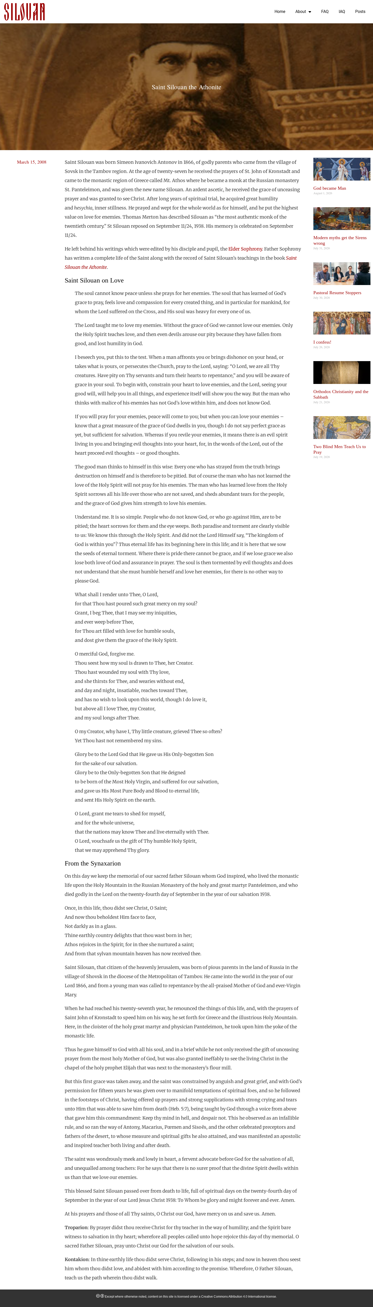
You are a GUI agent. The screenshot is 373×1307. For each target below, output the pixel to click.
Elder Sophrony (245, 249)
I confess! (322, 342)
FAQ (325, 11)
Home (280, 11)
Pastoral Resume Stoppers (337, 292)
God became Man (329, 188)
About (300, 11)
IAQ (342, 11)
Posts (360, 11)
